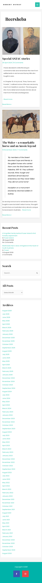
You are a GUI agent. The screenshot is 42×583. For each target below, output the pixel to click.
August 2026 (7, 311)
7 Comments (22, 150)
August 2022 (7, 472)
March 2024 (6, 408)
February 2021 (7, 533)
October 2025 (7, 344)
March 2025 (6, 368)
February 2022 (7, 493)
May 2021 (5, 523)
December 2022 (8, 459)
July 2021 (5, 516)
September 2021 (8, 509)
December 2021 (8, 499)
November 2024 (8, 381)
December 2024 (8, 378)
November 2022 (8, 462)
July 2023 (5, 435)
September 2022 (8, 469)
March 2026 (6, 328)
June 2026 (6, 317)
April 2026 (6, 324)
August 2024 (7, 392)
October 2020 (7, 547)
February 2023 (7, 452)
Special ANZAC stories (16, 58)
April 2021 (5, 526)
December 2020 (8, 540)
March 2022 (6, 489)
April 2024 (6, 405)
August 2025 (7, 351)
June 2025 (6, 358)
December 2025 (8, 338)
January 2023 (7, 456)
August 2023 (7, 432)
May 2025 (6, 361)
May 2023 (6, 442)
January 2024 (7, 415)
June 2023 (6, 439)
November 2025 (8, 341)
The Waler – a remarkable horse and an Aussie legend (19, 144)
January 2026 (7, 334)
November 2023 (8, 422)
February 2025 (7, 371)
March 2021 (6, 530)
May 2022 (6, 483)
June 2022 (6, 479)
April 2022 (6, 486)
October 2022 (7, 466)
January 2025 (7, 375)
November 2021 (8, 503)
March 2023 (6, 449)
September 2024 (8, 388)
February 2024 (7, 412)
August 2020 (7, 553)
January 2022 (7, 496)
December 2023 (8, 418)
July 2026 (5, 314)
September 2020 (8, 550)
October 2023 (7, 425)
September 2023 (8, 429)
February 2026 (7, 331)
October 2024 (7, 385)
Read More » (7, 104)
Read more (8, 99)
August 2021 (6, 513)
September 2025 (8, 348)
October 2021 (7, 506)
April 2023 (6, 445)
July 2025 (5, 354)
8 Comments (18, 63)
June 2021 (6, 520)
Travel (6, 250)
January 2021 (7, 536)
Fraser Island (9, 238)
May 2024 (6, 402)
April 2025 (6, 365)
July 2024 (5, 395)
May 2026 (6, 321)
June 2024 (6, 398)
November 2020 (8, 543)
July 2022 (5, 476)
